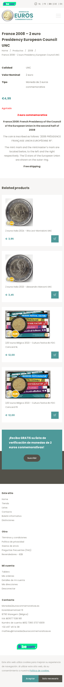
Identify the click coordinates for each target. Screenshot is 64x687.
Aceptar (30, 678)
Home (5, 50)
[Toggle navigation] (58, 15)
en (61, 3)
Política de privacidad (13, 541)
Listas (4, 507)
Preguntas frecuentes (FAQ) (16, 550)
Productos (18, 50)
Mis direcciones (10, 584)
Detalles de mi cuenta (13, 580)
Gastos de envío (10, 545)
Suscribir (32, 458)
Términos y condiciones (14, 537)
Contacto (7, 511)
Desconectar (8, 588)
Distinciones (8, 520)
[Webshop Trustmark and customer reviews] (13, 4)
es (50, 3)
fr (45, 3)
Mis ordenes (8, 575)
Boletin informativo (12, 516)
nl (40, 3)
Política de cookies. (39, 670)
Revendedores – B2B (12, 554)
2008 (30, 50)
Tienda (5, 503)
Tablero (6, 571)
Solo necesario (50, 678)
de (55, 3)
